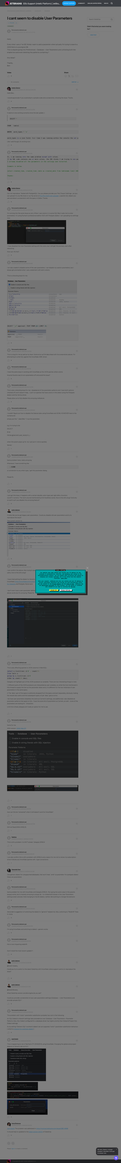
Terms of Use (70, 584)
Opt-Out (73, 587)
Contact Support (69, 3)
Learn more (64, 578)
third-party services (48, 585)
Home (13, 3)
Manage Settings (65, 590)
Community (81, 3)
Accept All (54, 590)
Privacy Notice (56, 584)
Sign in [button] (106, 3)
